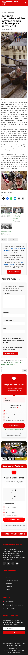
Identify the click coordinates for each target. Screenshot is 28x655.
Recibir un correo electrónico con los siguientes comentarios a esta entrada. (13, 340)
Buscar (3, 367)
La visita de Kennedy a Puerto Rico (6, 231)
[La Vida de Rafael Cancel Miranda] (6, 210)
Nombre (6, 312)
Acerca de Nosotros (14, 652)
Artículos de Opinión (12, 581)
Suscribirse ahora (14, 519)
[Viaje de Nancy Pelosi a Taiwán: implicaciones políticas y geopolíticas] (18, 210)
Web (4, 328)
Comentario (7, 293)
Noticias (8, 578)
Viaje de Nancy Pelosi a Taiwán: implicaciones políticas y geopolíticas (17, 216)
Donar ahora (14, 425)
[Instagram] (12, 563)
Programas (9, 584)
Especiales (10, 12)
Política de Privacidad (14, 648)
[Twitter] (8, 563)
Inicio (3, 12)
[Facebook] (4, 563)
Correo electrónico (9, 320)
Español (4, 239)
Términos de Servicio (10, 650)
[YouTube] (17, 563)
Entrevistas (9, 586)
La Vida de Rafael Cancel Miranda (5, 214)
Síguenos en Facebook (14, 533)
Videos (8, 589)
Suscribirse (14, 632)
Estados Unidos (13, 239)
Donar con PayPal (14, 272)
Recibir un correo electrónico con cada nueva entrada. (13, 349)
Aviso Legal (21, 650)
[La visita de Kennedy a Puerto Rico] (6, 226)
